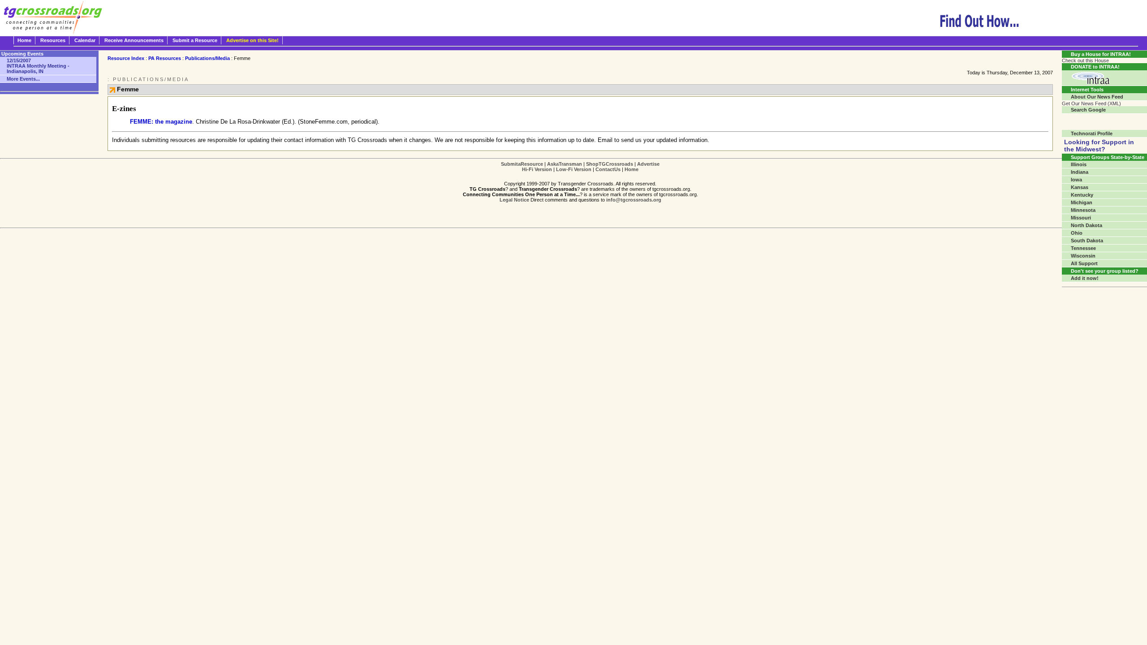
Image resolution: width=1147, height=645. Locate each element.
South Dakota (1087, 240)
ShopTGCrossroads (609, 164)
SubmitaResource (522, 164)
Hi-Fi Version (537, 169)
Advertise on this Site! (252, 40)
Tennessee (1083, 248)
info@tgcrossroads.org (633, 199)
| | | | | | (580, 166)
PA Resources (164, 58)
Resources (52, 40)
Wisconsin (1083, 255)
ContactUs (608, 169)
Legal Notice (514, 199)
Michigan (1081, 202)
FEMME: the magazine (161, 121)
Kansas (1079, 187)
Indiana (1079, 172)
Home (24, 40)
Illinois (1079, 164)
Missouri (1081, 217)
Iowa (1076, 179)
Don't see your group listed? (1104, 271)
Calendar (84, 40)
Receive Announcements (134, 40)
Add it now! (1085, 278)
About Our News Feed (1097, 96)
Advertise (648, 164)
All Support (1084, 263)
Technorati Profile (1092, 133)
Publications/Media (207, 58)
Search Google (1088, 109)
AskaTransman (564, 164)
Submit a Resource (194, 40)
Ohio (1076, 233)
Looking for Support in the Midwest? (1099, 145)
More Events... (23, 79)
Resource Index (126, 58)
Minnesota (1083, 210)
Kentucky (1082, 195)
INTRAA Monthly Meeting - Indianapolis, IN (38, 66)
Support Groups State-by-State (1107, 157)
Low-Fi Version (573, 169)
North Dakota (1086, 225)
